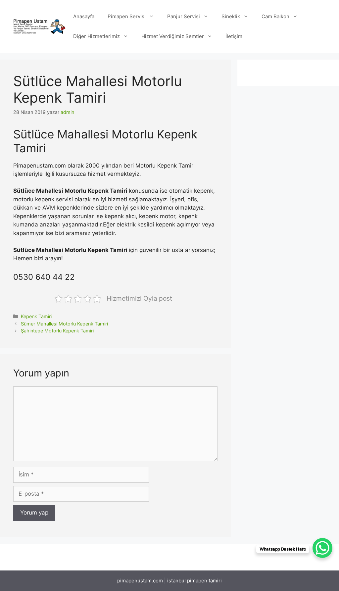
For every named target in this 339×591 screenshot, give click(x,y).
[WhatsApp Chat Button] (322, 548)
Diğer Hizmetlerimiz (96, 36)
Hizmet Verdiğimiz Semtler (172, 36)
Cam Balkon (275, 16)
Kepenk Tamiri (36, 316)
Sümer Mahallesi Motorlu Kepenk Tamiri (64, 323)
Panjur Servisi (183, 16)
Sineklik (230, 16)
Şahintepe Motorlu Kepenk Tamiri (57, 330)
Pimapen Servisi (127, 16)
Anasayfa (83, 16)
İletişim (233, 36)
